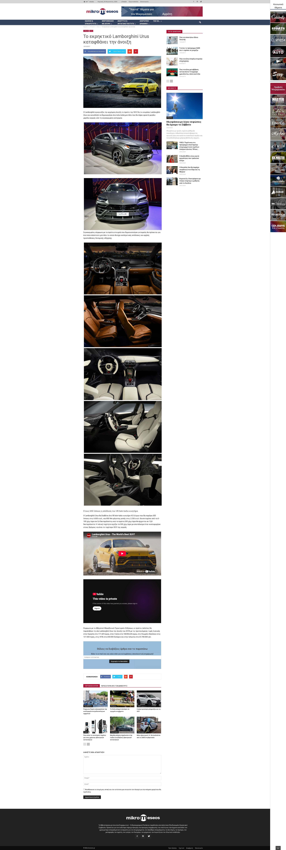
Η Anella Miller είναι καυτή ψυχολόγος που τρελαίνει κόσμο (189, 158)
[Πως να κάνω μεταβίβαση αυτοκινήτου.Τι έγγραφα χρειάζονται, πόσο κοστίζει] (172, 72)
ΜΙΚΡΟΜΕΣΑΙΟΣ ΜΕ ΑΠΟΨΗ (108, 22)
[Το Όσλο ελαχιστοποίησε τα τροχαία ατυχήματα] (122, 698)
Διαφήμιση (189, 848)
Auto (91, 31)
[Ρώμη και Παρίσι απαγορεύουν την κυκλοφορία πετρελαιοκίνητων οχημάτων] (95, 698)
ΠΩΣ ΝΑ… (156, 21)
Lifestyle (124, 1)
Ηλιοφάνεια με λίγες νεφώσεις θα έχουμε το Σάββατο (183, 123)
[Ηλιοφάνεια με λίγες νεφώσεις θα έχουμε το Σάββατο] (184, 106)
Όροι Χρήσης (172, 848)
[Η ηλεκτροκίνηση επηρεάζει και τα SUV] (149, 698)
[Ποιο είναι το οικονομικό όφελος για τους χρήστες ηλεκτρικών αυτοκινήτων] (95, 725)
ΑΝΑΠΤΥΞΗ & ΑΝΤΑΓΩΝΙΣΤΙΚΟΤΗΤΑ (126, 22)
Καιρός (169, 118)
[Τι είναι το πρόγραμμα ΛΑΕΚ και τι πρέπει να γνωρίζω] (172, 51)
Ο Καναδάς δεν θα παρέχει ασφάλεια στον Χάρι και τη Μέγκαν (189, 169)
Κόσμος (113, 706)
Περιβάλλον (88, 706)
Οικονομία (114, 732)
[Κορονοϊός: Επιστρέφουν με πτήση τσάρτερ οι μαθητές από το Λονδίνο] (172, 181)
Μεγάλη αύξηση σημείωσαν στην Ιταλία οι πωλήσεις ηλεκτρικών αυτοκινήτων (121, 737)
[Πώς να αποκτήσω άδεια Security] (172, 40)
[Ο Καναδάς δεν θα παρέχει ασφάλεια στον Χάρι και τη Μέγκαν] (172, 170)
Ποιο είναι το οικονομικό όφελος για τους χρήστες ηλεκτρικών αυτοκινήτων (94, 737)
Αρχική (85, 26)
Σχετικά (181, 848)
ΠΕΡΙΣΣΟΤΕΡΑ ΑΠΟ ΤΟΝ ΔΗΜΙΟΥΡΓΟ (114, 686)
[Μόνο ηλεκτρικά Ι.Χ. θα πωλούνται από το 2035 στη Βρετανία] (149, 725)
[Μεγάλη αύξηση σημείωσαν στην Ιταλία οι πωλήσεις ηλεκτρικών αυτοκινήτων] (122, 725)
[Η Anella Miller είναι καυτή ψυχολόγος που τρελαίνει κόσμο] (172, 159)
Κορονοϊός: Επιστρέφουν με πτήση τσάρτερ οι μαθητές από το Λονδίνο (190, 181)
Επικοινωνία (144, 1)
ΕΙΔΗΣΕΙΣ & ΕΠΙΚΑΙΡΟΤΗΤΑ (90, 22)
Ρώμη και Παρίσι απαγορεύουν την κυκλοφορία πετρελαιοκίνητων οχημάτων (95, 711)
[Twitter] (201, 1)
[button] (200, 22)
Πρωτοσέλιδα (133, 1)
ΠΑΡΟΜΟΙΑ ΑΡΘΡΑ (91, 686)
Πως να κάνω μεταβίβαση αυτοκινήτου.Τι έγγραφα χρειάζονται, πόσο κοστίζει (189, 72)
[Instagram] (197, 1)
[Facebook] (193, 1)
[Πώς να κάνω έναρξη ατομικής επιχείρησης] (172, 62)
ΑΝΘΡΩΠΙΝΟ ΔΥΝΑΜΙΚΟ (144, 22)
